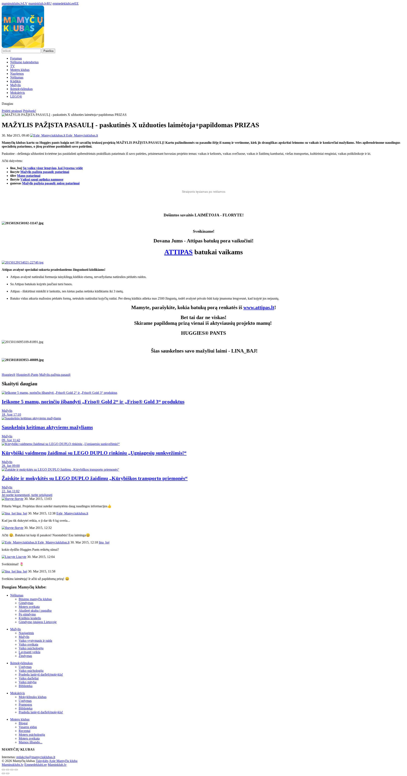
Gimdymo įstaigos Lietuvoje (38, 622)
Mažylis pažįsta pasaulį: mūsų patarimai (50, 183)
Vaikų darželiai (29, 678)
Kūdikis (15, 81)
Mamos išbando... (30, 742)
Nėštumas (16, 77)
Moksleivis (17, 92)
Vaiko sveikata (28, 644)
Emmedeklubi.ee (35, 764)
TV (12, 66)
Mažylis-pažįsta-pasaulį (54, 374)
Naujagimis (26, 633)
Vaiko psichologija (31, 648)
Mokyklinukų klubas (32, 697)
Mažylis (15, 85)
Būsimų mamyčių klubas (35, 599)
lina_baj (21, 513)
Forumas (16, 58)
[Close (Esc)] (3, 769)
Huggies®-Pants (27, 374)
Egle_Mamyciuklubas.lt (53, 542)
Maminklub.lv (57, 764)
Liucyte (20, 557)
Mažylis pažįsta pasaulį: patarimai (44, 172)
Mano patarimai (28, 175)
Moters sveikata (29, 607)
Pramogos (25, 704)
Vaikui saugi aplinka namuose (41, 179)
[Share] (7, 769)
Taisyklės (42, 761)
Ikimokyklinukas (21, 89)
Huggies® (8, 374)
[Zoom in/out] (16, 769)
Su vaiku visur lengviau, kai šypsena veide (53, 168)
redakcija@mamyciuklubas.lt (35, 757)
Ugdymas (25, 667)
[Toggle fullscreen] (12, 769)
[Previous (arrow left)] (3, 773)
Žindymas (25, 656)
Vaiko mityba (27, 682)
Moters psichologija (32, 734)
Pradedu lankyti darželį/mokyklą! (41, 674)
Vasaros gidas (28, 727)
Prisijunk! (29, 111)
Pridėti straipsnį (12, 111)
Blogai (23, 723)
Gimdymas (26, 603)
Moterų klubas (19, 70)
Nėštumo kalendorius (24, 62)
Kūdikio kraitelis (30, 618)
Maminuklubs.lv (13, 764)
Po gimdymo (27, 614)
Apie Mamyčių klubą (63, 761)
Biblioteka (25, 686)
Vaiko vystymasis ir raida (35, 640)
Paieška (48, 51)
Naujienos (17, 73)
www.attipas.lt (258, 307)
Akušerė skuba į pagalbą (35, 610)
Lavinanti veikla (29, 652)
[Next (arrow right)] (7, 773)
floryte (18, 499)
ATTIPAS (178, 252)
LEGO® (16, 96)
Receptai (24, 731)
